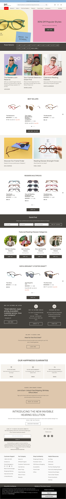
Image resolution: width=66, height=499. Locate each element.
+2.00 (37, 45)
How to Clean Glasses (53, 474)
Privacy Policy (16, 492)
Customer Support (9, 456)
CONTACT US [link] (36, 323)
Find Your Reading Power (54, 467)
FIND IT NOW (37, 165)
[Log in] (58, 5)
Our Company (22, 456)
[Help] (55, 5)
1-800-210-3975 (8, 459)
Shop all (33, 297)
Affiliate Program (22, 461)
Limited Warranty (8, 476)
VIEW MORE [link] (10, 322)
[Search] (46, 5)
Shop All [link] (10, 256)
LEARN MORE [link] (33, 346)
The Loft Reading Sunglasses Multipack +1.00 (29, 195)
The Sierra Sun (48, 282)
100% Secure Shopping (39, 464)
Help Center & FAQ (8, 473)
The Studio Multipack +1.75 (10, 194)
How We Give (21, 467)
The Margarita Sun (29, 283)
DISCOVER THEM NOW (33, 423)
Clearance (50, 464)
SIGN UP (17, 439)
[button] (12, 8)
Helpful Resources (53, 456)
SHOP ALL (33, 209)
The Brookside (48, 115)
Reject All (49, 493)
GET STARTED (8, 165)
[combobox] (32, 5)
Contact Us (7, 461)
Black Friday (21, 469)
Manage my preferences (49, 489)
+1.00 (18, 45)
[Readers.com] (7, 5)
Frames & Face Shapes (53, 472)
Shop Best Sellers (33, 131)
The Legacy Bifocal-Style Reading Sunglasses (28, 117)
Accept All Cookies (49, 496)
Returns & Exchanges (9, 468)
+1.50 (28, 45)
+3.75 (28, 48)
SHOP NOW (49, 29)
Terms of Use (23, 492)
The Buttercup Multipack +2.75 (48, 194)
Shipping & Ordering (38, 459)
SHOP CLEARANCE (49, 86)
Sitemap (50, 480)
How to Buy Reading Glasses (55, 469)
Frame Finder (36, 469)
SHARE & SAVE (28, 87)
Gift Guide (50, 461)
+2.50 (47, 45)
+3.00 (57, 45)
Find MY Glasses (55, 224)
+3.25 (18, 48)
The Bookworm (10, 115)
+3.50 (23, 48)
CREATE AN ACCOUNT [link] (33, 401)
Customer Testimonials (24, 464)
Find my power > (34, 48)
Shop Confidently (38, 456)
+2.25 (42, 45)
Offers (34, 472)
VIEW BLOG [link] (54, 323)
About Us (20, 459)
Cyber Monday (21, 472)
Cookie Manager (11, 493)
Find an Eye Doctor (52, 477)
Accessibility (36, 467)
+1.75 (33, 45)
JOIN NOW (7, 89)
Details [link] (11, 376)
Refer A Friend (21, 474)
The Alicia (9, 282)
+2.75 (52, 45)
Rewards (20, 477)
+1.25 (23, 45)
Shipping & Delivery (9, 471)
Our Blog (50, 459)
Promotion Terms (37, 461)
